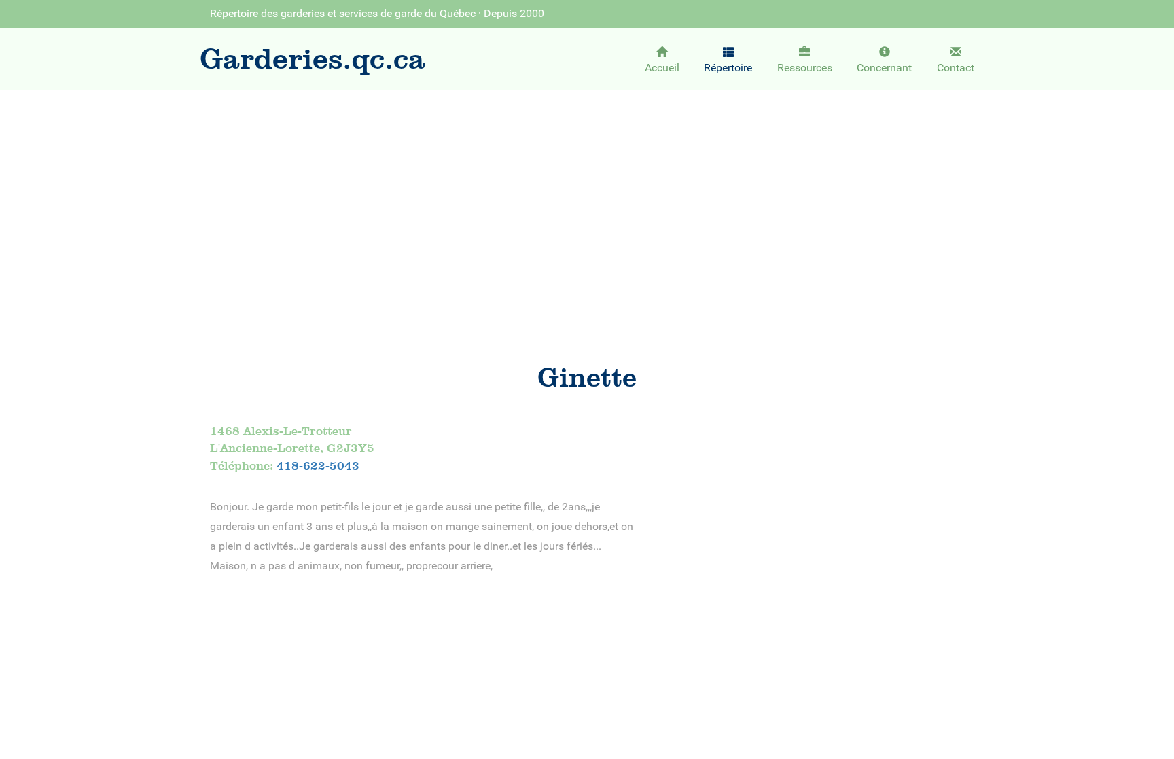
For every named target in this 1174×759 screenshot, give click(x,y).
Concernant (884, 67)
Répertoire (728, 67)
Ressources (804, 67)
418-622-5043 (318, 465)
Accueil (662, 67)
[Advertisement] (587, 201)
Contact (955, 67)
